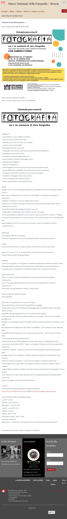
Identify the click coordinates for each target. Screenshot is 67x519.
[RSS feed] (65, 491)
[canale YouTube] (59, 491)
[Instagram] (62, 491)
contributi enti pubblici (22, 480)
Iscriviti (51, 469)
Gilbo (37, 508)
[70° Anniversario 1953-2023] (64, 2)
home (48, 480)
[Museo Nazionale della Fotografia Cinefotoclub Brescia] (3, 491)
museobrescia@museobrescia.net (44, 391)
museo (55, 480)
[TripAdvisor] (57, 491)
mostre (53, 484)
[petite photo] (33, 458)
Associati (26, 447)
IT (52, 512)
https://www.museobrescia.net (12, 391)
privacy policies (38, 480)
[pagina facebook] (54, 491)
